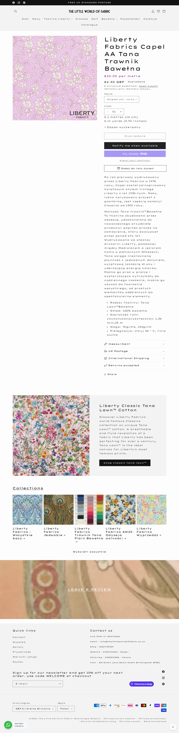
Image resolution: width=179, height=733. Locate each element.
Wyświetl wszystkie (89, 551)
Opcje (108, 94)
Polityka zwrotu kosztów (119, 719)
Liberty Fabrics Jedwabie (53, 532)
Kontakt (19, 637)
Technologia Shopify (87, 719)
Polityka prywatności (152, 719)
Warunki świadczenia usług (98, 721)
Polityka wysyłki (130, 721)
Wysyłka (19, 642)
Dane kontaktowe (155, 721)
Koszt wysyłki (148, 86)
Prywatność (22, 652)
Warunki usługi (25, 657)
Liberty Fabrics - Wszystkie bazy (23, 533)
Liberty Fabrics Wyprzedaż (147, 532)
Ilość (108, 106)
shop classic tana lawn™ (124, 463)
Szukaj (18, 662)
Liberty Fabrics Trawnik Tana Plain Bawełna (89, 533)
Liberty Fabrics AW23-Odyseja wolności (120, 533)
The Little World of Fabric (56, 719)
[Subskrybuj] (60, 683)
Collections (28, 488)
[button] (16, 11)
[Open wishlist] (158, 11)
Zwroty (18, 647)
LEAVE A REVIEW (89, 589)
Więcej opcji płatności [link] (135, 160)
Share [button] (112, 374)
